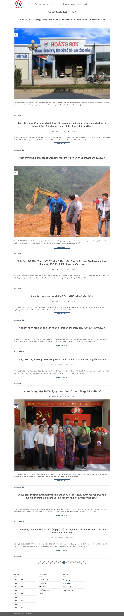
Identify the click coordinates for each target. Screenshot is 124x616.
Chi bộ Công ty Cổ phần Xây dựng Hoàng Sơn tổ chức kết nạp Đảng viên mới (62, 391)
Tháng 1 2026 (18, 597)
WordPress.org (68, 590)
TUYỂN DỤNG (65, 4)
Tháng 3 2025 (18, 604)
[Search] (36, 4)
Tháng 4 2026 (18, 587)
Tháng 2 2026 (18, 594)
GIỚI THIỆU (49, 4)
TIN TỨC (56, 4)
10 (80, 562)
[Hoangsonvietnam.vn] (23, 4)
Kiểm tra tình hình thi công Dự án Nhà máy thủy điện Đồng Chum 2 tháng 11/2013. (62, 157)
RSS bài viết (67, 583)
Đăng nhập (66, 580)
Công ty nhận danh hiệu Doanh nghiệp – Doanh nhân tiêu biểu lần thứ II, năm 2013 (62, 327)
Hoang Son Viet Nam (69, 24)
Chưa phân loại (43, 580)
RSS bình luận (67, 587)
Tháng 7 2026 (18, 580)
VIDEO (79, 4)
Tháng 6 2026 (18, 583)
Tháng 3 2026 (18, 590)
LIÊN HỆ (85, 4)
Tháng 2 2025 (18, 608)
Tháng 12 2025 (19, 601)
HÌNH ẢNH (73, 4)
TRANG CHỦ (41, 4)
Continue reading (62, 109)
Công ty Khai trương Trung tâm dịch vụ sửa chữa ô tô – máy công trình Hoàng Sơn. (62, 19)
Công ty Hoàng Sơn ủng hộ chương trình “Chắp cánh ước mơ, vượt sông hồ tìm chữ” (62, 359)
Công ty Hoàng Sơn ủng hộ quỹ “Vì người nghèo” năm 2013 (62, 295)
